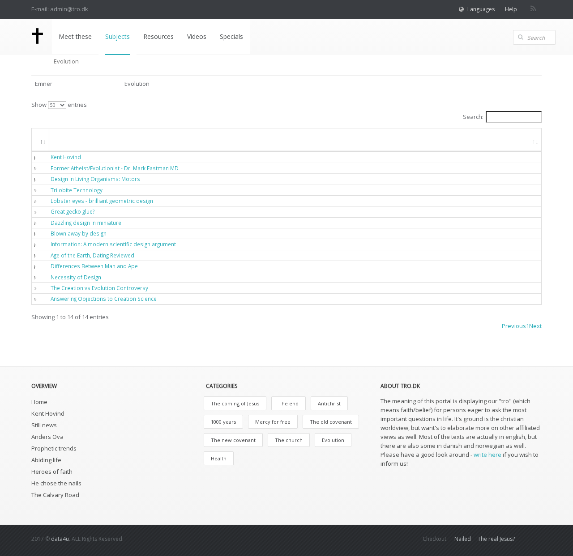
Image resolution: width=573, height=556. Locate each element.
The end (288, 403)
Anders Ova (47, 437)
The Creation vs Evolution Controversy (99, 287)
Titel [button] (65, 139)
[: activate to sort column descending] (40, 140)
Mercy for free (273, 421)
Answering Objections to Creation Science (104, 298)
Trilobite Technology (77, 190)
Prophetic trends (54, 448)
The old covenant (331, 421)
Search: (473, 117)
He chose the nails (56, 483)
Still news (44, 425)
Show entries (59, 105)
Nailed (462, 539)
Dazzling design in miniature (86, 222)
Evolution (333, 440)
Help (511, 9)
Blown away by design (79, 233)
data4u (60, 539)
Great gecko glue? (72, 211)
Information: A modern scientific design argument (113, 244)
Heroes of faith (52, 472)
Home (39, 402)
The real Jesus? (496, 539)
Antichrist (329, 403)
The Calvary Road (55, 495)
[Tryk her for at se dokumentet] (37, 156)
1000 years (223, 421)
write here (487, 455)
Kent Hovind (66, 156)
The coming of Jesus (235, 403)
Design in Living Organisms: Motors (95, 178)
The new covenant (233, 440)
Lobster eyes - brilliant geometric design (102, 200)
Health (219, 458)
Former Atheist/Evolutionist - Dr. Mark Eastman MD (115, 168)
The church (289, 440)
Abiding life (46, 460)
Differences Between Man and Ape (94, 266)
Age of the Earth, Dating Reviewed (92, 255)
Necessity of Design (76, 277)
